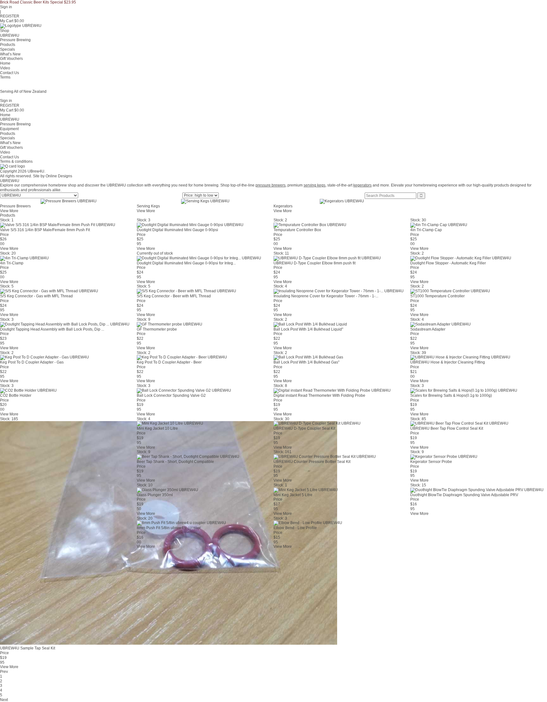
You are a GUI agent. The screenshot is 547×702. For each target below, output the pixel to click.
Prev (4, 671)
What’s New (10, 54)
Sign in (6, 7)
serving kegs (314, 185)
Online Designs (59, 176)
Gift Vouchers (11, 58)
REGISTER (9, 16)
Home (5, 63)
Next (4, 700)
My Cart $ (12, 21)
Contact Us (9, 73)
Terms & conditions (16, 161)
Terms (5, 77)
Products (7, 44)
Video (5, 68)
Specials (7, 49)
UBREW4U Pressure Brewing (15, 37)
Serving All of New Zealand (23, 91)
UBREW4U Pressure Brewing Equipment (15, 124)
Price (4, 234)
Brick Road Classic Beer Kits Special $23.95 (38, 2)
